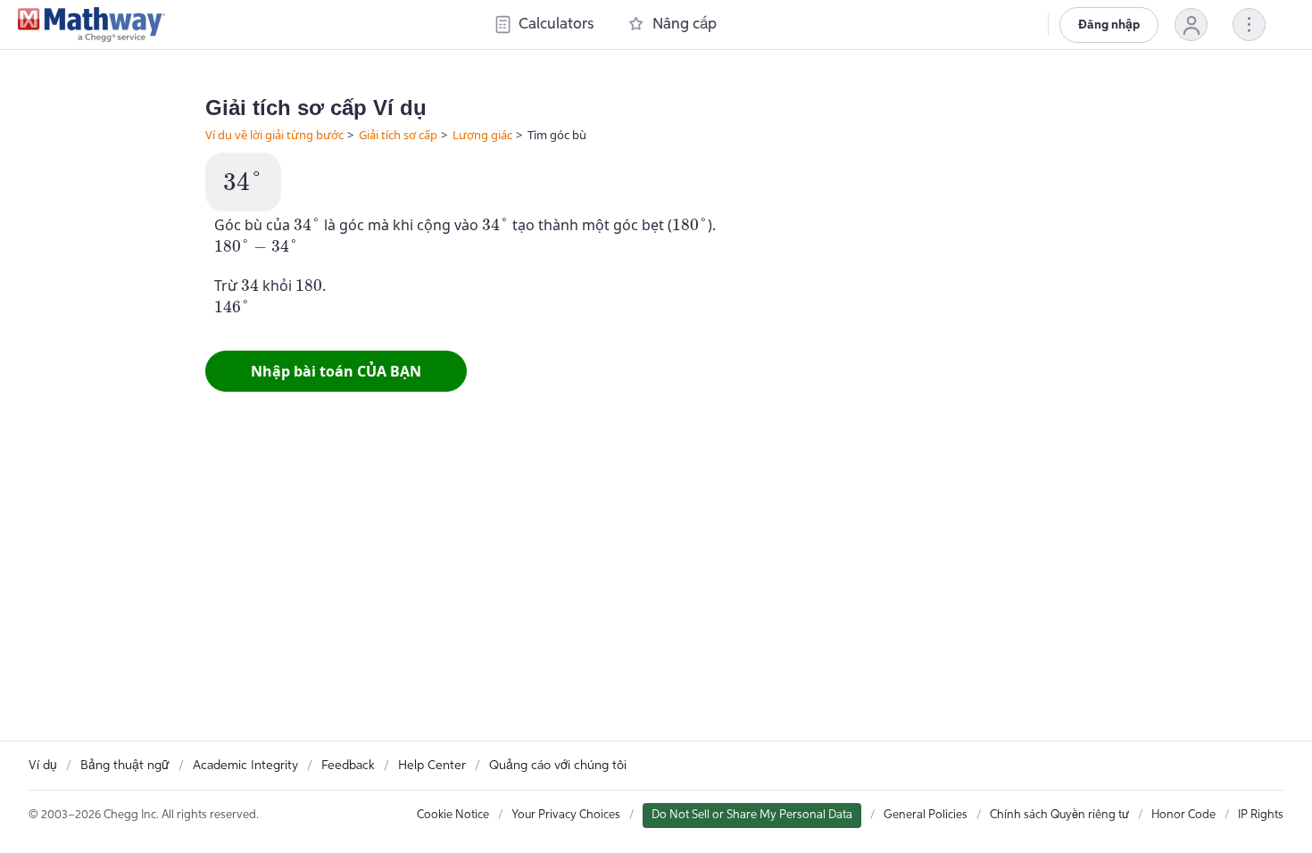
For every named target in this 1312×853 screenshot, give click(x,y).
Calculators (556, 24)
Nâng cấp (684, 24)
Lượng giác (482, 135)
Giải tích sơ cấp (398, 135)
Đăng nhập (1109, 25)
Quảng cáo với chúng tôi (558, 765)
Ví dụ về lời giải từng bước (274, 135)
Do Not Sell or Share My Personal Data (752, 815)
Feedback (348, 765)
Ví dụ (43, 765)
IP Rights (1260, 815)
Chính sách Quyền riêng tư (1059, 815)
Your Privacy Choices (565, 815)
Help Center (432, 765)
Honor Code (1183, 815)
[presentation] (243, 181)
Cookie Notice (453, 815)
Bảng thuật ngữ (125, 765)
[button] (1191, 24)
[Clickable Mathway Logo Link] (91, 25)
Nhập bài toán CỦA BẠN (336, 371)
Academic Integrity (245, 765)
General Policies (925, 815)
